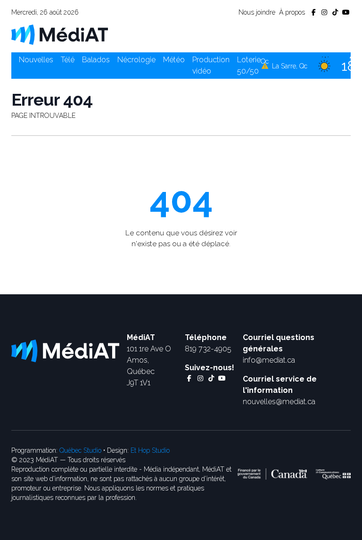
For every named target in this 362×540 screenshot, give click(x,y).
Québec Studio (80, 450)
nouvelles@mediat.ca (279, 401)
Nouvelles (36, 59)
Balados (96, 59)
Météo (174, 59)
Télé (67, 59)
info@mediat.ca (269, 360)
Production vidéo (211, 65)
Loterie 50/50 (249, 65)
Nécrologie (136, 59)
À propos (292, 12)
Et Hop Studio (150, 450)
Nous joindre (257, 12)
